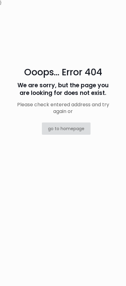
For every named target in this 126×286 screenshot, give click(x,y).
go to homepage (66, 129)
